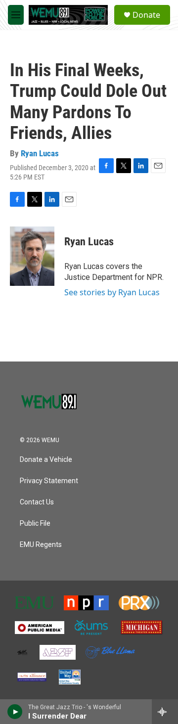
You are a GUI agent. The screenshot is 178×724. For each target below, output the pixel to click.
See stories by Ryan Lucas (112, 292)
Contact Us (37, 502)
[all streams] (165, 711)
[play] (15, 712)
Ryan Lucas (40, 153)
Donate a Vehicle (46, 459)
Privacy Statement (49, 481)
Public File (35, 523)
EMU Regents (41, 544)
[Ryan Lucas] (32, 256)
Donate (146, 14)
